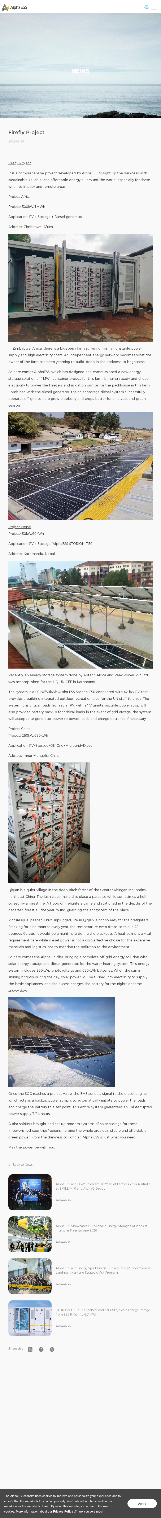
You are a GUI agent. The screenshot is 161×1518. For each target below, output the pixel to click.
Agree (142, 1503)
